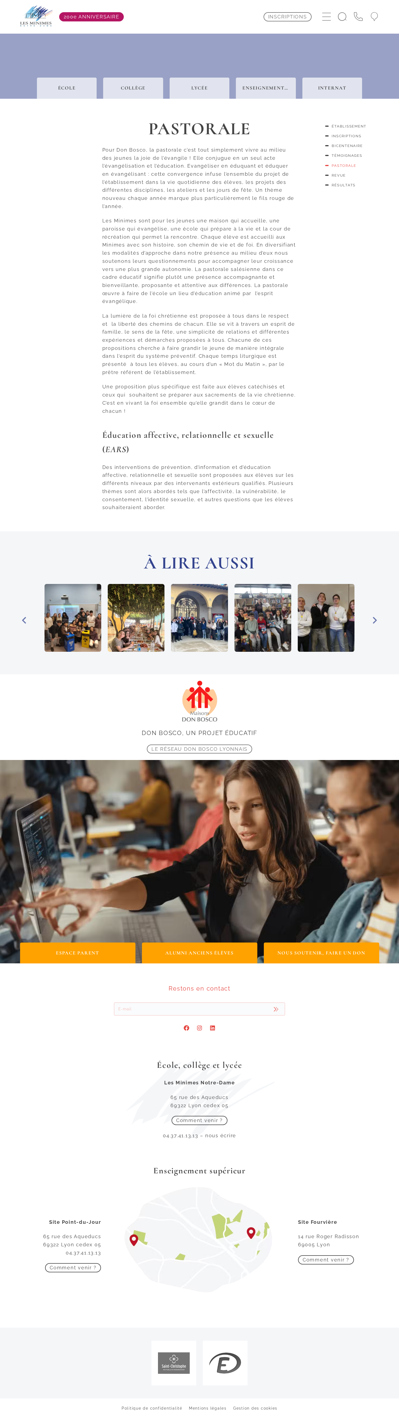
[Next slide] (374, 620)
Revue (339, 175)
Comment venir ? (199, 1120)
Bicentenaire (347, 146)
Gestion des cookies (255, 1408)
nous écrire (220, 1135)
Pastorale (344, 166)
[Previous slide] (24, 620)
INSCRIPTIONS (287, 17)
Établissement (349, 126)
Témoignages (347, 156)
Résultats (344, 185)
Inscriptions (346, 136)
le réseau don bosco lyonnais (199, 749)
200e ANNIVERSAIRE (91, 17)
